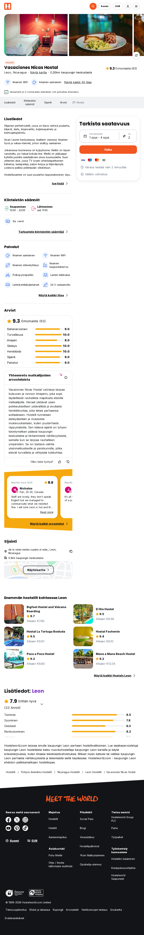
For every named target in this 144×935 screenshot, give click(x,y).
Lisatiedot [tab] (9, 102)
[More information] (66, 377)
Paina (114, 828)
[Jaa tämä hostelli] (136, 55)
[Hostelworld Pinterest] (17, 828)
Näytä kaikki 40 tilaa (77, 82)
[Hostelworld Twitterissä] (17, 820)
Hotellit (53, 828)
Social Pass (86, 818)
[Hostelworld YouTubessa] (8, 828)
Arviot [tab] (63, 102)
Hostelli (10, 62)
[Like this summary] (59, 461)
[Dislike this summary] (67, 461)
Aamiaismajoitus (58, 837)
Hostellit (53, 818)
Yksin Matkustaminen (92, 855)
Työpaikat (117, 837)
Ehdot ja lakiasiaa (40, 909)
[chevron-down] (42, 704)
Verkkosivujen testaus (94, 909)
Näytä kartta (38, 72)
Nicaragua (20, 72)
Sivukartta (116, 909)
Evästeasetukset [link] (14, 918)
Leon (7, 72)
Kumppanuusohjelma (123, 867)
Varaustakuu (87, 837)
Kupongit (58, 909)
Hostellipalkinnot (89, 846)
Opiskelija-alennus (91, 864)
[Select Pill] (93, 6)
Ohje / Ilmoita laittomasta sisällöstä (60, 864)
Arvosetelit (72, 909)
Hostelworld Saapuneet (118, 877)
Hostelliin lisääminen (123, 858)
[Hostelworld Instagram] (25, 820)
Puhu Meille (55, 855)
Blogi (83, 828)
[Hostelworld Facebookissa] (8, 820)
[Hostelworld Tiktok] (25, 828)
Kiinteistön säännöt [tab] (30, 102)
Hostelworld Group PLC (122, 819)
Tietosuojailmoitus (16, 909)
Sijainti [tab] (48, 102)
